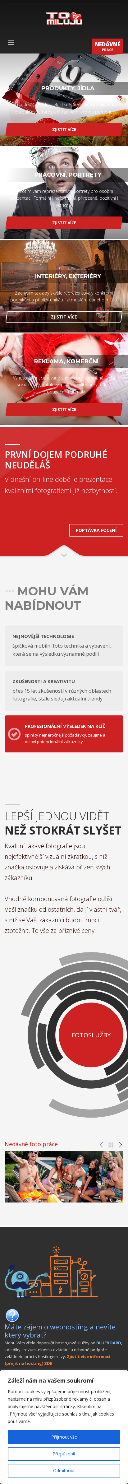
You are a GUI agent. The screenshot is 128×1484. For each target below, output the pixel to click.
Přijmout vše (64, 1437)
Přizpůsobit (64, 1454)
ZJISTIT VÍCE (64, 129)
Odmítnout (64, 1470)
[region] (64, 1427)
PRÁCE (107, 46)
